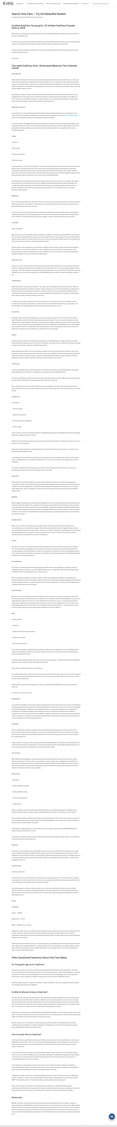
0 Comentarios (38, 17)
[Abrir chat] (112, 1117)
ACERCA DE (19, 3)
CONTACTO (85, 3)
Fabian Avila (17, 17)
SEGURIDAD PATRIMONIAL (71, 3)
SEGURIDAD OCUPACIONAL (35, 3)
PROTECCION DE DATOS (53, 3)
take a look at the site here (71, 115)
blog (32, 17)
